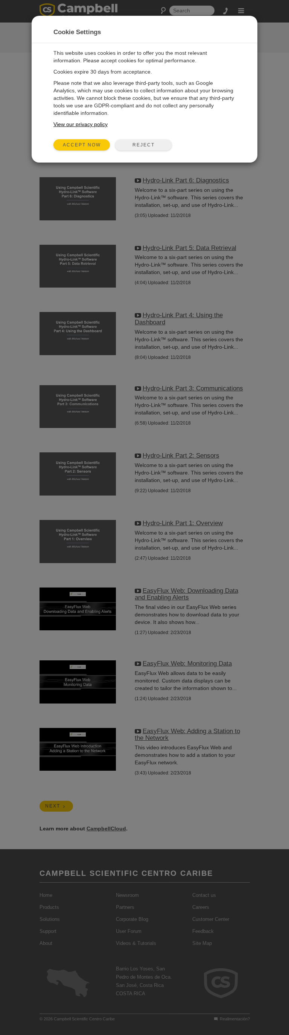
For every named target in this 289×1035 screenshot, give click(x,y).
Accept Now (82, 145)
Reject (143, 145)
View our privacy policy (80, 124)
